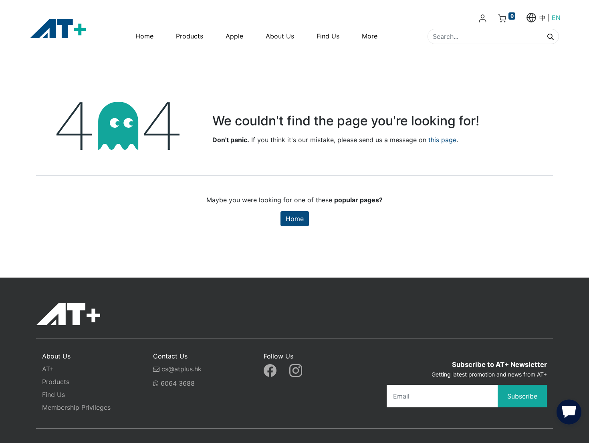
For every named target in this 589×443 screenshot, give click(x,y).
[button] (569, 414)
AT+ (48, 369)
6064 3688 (177, 383)
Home (295, 219)
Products (55, 382)
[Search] (551, 36)
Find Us (53, 395)
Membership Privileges (76, 407)
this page (442, 140)
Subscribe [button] (522, 396)
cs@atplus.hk (181, 369)
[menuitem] (144, 36)
